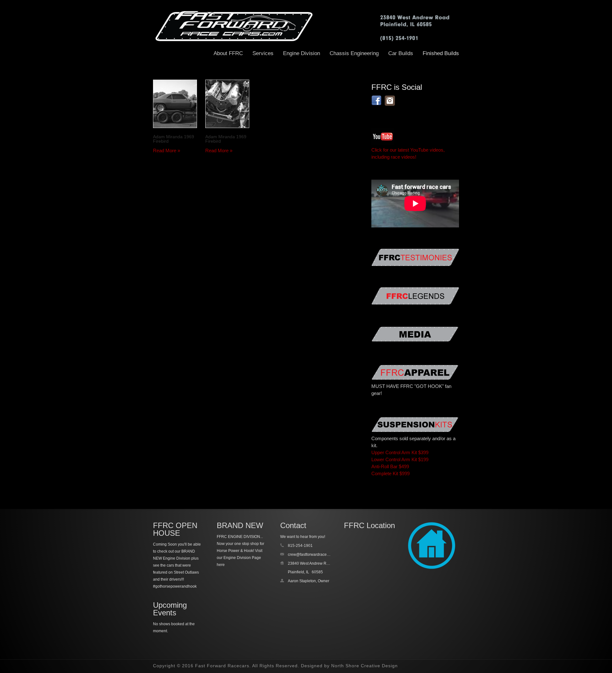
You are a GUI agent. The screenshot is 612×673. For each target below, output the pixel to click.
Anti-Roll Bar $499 (390, 466)
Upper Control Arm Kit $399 (399, 452)
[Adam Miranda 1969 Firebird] (175, 104)
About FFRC (228, 53)
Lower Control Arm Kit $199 (399, 459)
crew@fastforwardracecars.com (315, 554)
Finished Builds (441, 53)
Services (262, 53)
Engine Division (301, 53)
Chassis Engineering (354, 53)
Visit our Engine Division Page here (239, 557)
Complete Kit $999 (390, 473)
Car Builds (400, 53)
